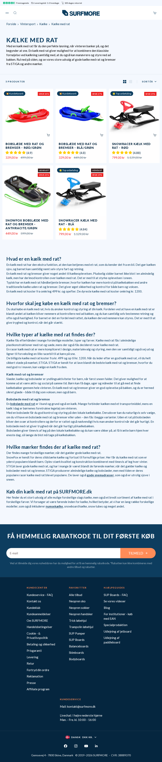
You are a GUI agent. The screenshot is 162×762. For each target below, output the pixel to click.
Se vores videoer (115, 601)
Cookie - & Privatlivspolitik (37, 636)
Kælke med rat (60, 24)
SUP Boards (77, 639)
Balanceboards (79, 646)
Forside (11, 24)
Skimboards (76, 652)
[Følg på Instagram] (76, 746)
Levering (32, 657)
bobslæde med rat (22, 404)
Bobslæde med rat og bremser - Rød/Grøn (25, 146)
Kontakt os (34, 601)
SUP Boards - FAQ (116, 595)
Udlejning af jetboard (117, 631)
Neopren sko (77, 601)
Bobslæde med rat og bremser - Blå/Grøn (78, 146)
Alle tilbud (75, 595)
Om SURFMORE (37, 620)
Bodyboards (77, 659)
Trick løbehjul (78, 620)
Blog (107, 607)
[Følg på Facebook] (66, 746)
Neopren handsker (81, 614)
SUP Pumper (77, 633)
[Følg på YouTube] (86, 746)
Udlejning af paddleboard (112, 640)
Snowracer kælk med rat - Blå (78, 222)
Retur (30, 663)
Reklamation (35, 676)
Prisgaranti (34, 650)
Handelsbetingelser (39, 627)
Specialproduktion (115, 625)
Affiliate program (38, 689)
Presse (31, 683)
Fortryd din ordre (38, 670)
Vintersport (28, 24)
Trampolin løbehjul (81, 627)
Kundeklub (33, 607)
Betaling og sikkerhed (41, 644)
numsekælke (54, 506)
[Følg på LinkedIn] (96, 746)
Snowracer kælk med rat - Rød (131, 146)
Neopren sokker (79, 607)
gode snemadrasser (100, 475)
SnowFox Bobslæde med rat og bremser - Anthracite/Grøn (27, 224)
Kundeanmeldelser (39, 614)
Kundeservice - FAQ (40, 595)
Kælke (43, 24)
